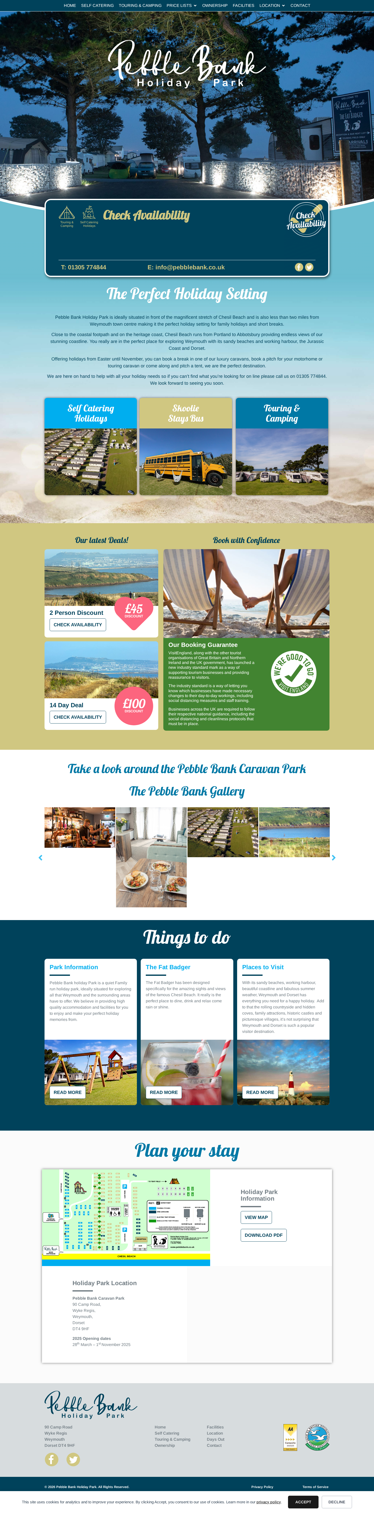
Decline (336, 1502)
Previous (40, 857)
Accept (303, 1502)
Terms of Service (315, 1487)
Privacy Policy (262, 1487)
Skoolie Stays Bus (185, 413)
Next (333, 857)
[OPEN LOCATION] (283, 6)
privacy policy (268, 1502)
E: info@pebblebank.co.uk (186, 267)
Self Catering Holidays (90, 413)
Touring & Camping (282, 413)
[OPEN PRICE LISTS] (195, 6)
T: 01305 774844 (83, 267)
